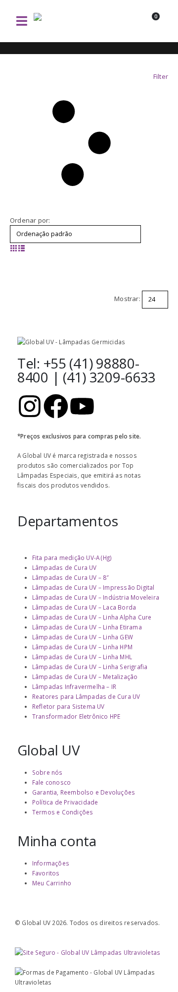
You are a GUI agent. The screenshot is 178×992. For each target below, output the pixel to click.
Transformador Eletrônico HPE (76, 716)
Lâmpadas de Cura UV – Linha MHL (82, 657)
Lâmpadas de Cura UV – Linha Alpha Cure (92, 617)
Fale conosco (51, 782)
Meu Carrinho (51, 883)
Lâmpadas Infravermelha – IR (74, 686)
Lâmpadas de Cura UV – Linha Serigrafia (90, 667)
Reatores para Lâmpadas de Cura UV (86, 696)
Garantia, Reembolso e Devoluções (83, 792)
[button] (22, 21)
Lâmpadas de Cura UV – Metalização (85, 677)
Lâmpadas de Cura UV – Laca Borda (84, 607)
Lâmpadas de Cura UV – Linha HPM (82, 647)
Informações (50, 863)
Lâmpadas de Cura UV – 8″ (70, 577)
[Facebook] (56, 406)
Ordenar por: (30, 220)
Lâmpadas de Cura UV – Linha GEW (82, 637)
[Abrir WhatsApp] (153, 967)
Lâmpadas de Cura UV (64, 567)
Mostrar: (127, 298)
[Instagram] (29, 406)
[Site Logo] (68, 21)
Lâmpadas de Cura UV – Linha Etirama (87, 627)
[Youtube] (82, 406)
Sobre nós (47, 772)
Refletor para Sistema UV (68, 706)
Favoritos (46, 873)
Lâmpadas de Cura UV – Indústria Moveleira (95, 597)
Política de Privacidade (65, 802)
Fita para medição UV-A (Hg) (72, 557)
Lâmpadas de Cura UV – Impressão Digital (93, 587)
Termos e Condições (62, 812)
